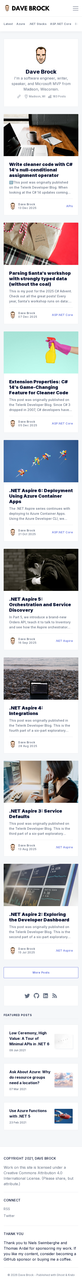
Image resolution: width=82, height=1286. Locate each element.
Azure (20, 24)
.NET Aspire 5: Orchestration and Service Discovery (40, 604)
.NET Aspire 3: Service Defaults (35, 813)
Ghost (61, 1275)
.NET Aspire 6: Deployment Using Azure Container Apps (41, 496)
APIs (69, 206)
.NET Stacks (38, 24)
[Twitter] (27, 995)
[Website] (19, 96)
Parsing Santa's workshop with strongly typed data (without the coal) (40, 278)
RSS (7, 1209)
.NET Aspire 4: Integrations (26, 710)
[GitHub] (36, 995)
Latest (8, 24)
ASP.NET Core (60, 24)
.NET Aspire (64, 641)
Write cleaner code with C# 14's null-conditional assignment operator (40, 170)
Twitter (9, 1216)
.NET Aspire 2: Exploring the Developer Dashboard (39, 917)
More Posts (41, 972)
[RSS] (54, 995)
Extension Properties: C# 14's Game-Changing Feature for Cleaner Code (38, 387)
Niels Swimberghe (43, 1243)
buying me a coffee (54, 1259)
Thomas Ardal (16, 1248)
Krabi (71, 1275)
